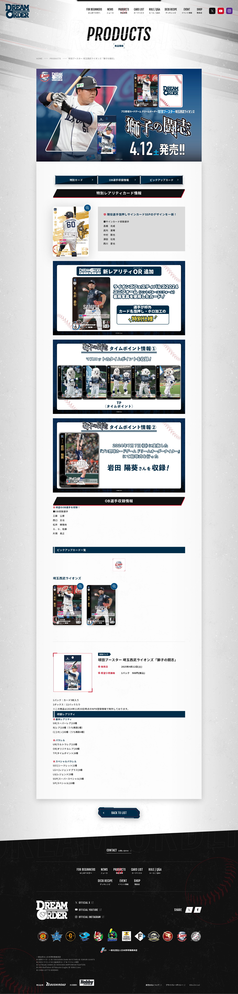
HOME (39, 58)
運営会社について (153, 985)
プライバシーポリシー (174, 985)
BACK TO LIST (119, 813)
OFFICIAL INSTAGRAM (90, 917)
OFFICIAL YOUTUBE (88, 910)
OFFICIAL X (84, 902)
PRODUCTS (55, 58)
